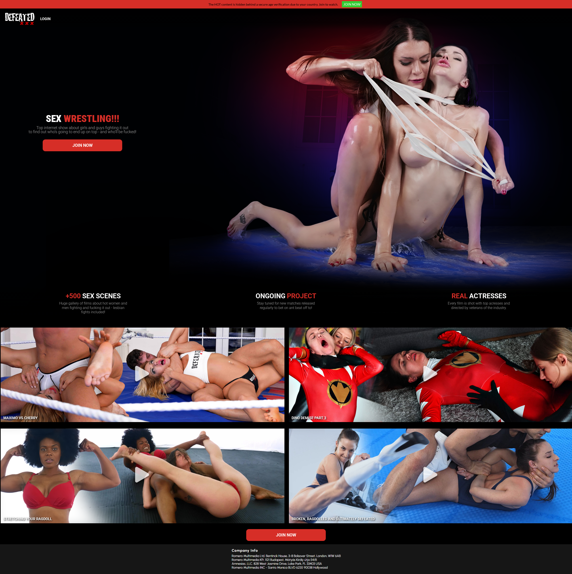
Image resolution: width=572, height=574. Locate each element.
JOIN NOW (351, 4)
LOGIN (45, 19)
